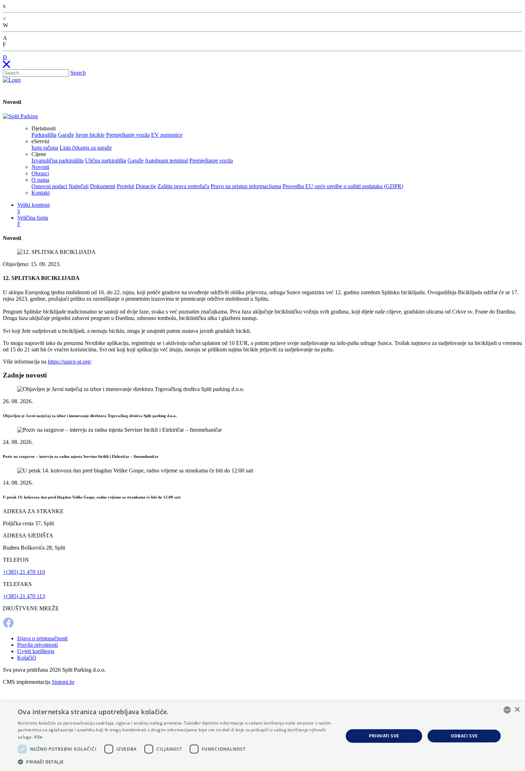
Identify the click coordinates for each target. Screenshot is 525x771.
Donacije (146, 186)
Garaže (66, 135)
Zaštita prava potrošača (183, 186)
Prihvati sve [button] (384, 736)
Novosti (40, 167)
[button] (176, 761)
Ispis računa (44, 148)
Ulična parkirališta (105, 160)
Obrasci (40, 173)
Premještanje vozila (128, 135)
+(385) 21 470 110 (24, 572)
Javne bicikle (90, 135)
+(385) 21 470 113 (24, 596)
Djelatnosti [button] (43, 128)
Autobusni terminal (166, 160)
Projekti (125, 186)
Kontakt (40, 193)
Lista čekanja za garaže (86, 148)
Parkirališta (43, 135)
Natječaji (79, 186)
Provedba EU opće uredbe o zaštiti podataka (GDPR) (342, 186)
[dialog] (262, 736)
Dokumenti (102, 186)
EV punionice (166, 135)
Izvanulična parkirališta (57, 160)
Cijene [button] (38, 154)
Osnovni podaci (49, 186)
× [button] (517, 709)
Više (38, 737)
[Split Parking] (20, 116)
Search (78, 73)
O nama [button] (40, 180)
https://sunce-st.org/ (69, 362)
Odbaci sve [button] (464, 736)
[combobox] (507, 710)
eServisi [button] (40, 141)
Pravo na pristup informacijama (246, 186)
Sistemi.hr (63, 682)
